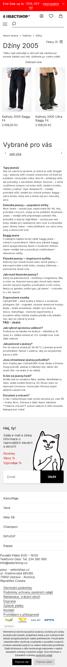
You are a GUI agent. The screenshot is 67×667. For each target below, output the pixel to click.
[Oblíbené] (51, 16)
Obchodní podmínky (17, 588)
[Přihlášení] (41, 16)
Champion (10, 527)
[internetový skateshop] (16, 17)
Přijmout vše (22, 661)
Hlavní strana (10, 35)
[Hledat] (14, 24)
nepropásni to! (44, 5)
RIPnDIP (9, 536)
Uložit (52, 477)
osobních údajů (44, 655)
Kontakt (8, 610)
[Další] (61, 153)
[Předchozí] (5, 153)
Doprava (9, 601)
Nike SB (9, 517)
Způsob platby (13, 605)
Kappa (7, 546)
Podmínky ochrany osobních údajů (28, 592)
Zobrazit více (12, 154)
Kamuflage (10, 498)
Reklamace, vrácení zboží (21, 597)
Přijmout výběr (44, 661)
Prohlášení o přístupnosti (21, 614)
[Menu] (5, 24)
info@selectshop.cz (14, 563)
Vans (6, 508)
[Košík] (60, 16)
